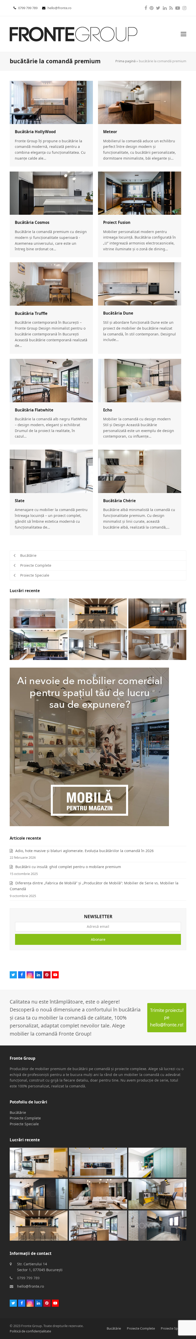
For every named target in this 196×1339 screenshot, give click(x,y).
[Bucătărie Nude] (98, 644)
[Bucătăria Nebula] (157, 613)
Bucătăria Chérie (119, 500)
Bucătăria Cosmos (32, 222)
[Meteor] (139, 101)
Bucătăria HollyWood (35, 131)
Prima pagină (125, 61)
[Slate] (51, 470)
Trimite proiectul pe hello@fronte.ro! (166, 1017)
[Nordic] (157, 644)
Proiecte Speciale (24, 1123)
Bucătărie (18, 1112)
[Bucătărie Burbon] (98, 1162)
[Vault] (98, 613)
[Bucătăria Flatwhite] (51, 380)
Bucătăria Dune (118, 313)
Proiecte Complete (25, 1118)
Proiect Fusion (116, 222)
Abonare (98, 939)
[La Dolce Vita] (39, 613)
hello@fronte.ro (59, 8)
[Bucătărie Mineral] (157, 1193)
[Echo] (139, 380)
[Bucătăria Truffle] (51, 283)
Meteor (110, 131)
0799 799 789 (28, 8)
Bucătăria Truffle (31, 313)
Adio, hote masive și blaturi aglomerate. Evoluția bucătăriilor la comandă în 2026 (84, 850)
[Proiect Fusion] (139, 192)
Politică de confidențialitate (30, 1331)
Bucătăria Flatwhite (34, 409)
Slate (19, 500)
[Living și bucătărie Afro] (39, 1162)
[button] (183, 34)
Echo (107, 409)
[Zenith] (98, 1193)
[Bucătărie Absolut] (39, 644)
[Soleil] (157, 1162)
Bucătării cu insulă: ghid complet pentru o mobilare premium (68, 866)
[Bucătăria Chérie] (139, 470)
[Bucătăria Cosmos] (51, 192)
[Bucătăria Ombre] (39, 1193)
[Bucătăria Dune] (139, 283)
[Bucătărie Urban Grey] (157, 1225)
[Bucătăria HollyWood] (51, 101)
